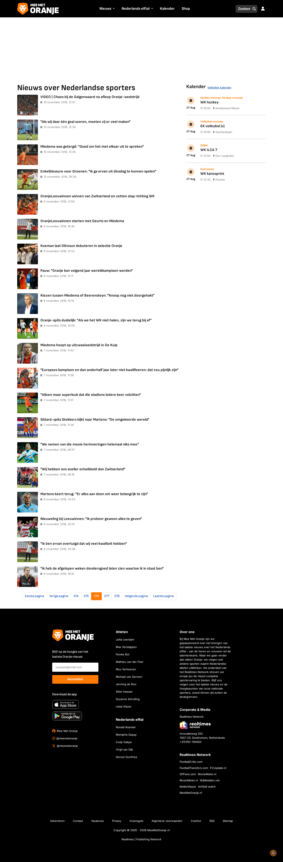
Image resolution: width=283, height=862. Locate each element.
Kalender (167, 8)
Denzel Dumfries (126, 757)
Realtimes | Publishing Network (141, 839)
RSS (211, 820)
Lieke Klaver (124, 706)
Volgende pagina (136, 596)
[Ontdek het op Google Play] (67, 716)
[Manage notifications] (273, 853)
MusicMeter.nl (189, 780)
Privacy (116, 820)
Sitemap (228, 820)
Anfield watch (207, 786)
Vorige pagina (58, 596)
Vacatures (97, 820)
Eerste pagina (34, 596)
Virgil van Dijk (124, 749)
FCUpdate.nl (218, 768)
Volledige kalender (219, 87)
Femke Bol (122, 654)
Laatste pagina (163, 596)
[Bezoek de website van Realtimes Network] (195, 725)
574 (76, 596)
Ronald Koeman (126, 727)
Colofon (196, 820)
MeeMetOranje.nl (191, 792)
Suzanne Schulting (128, 699)
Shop (186, 8)
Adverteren (57, 820)
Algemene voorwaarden (167, 820)
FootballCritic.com (191, 761)
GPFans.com (188, 774)
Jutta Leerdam (125, 639)
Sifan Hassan (124, 691)
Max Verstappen (126, 647)
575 (86, 596)
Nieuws (105, 8)
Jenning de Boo (126, 684)
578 (117, 596)
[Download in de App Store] (65, 704)
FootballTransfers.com (194, 768)
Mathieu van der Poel (129, 661)
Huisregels (136, 820)
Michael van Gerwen (129, 676)
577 (106, 596)
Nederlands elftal (136, 8)
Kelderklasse (188, 786)
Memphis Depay (126, 734)
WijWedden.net (210, 780)
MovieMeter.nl (207, 774)
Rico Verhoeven (126, 669)
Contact (78, 820)
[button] (113, 8)
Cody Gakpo (124, 742)
